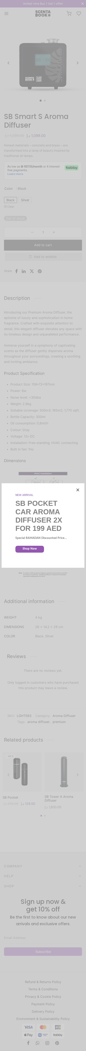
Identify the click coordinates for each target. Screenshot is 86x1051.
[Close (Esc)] (77, 490)
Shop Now (30, 548)
